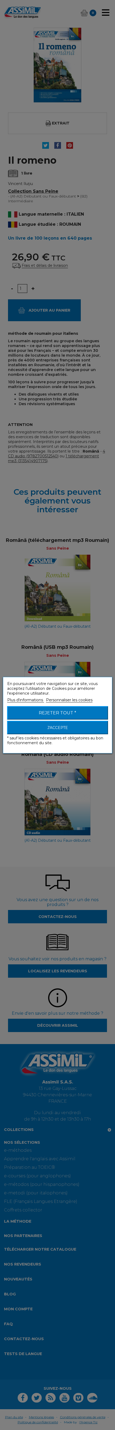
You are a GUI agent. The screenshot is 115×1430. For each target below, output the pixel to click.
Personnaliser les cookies (69, 699)
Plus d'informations (25, 699)
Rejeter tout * (57, 712)
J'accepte (57, 727)
